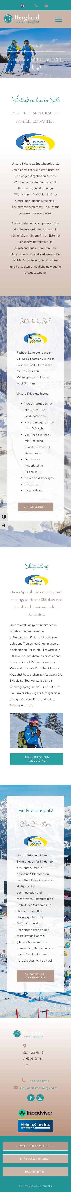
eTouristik (45, 1186)
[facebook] (31, 1097)
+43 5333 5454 (38, 1081)
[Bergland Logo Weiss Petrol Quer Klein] (28, 1031)
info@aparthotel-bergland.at (38, 1088)
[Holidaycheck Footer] (35, 1120)
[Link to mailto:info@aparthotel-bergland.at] (48, 5)
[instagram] (40, 1097)
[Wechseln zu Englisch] (22, 5)
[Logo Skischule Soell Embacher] (35, 135)
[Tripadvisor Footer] (35, 1108)
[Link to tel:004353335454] (39, 5)
